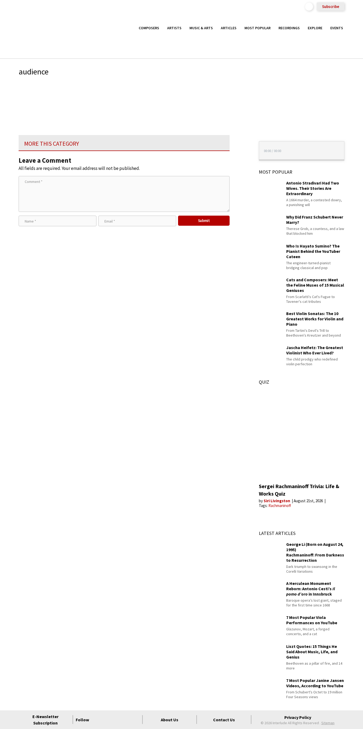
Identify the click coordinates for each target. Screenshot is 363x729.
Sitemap (328, 722)
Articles (229, 28)
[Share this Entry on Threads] (239, 130)
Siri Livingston (277, 500)
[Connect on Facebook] (97, 720)
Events (336, 28)
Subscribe (330, 6)
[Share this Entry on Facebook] (239, 104)
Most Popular (257, 28)
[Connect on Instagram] (116, 720)
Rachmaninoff (279, 505)
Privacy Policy (297, 717)
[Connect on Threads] (136, 720)
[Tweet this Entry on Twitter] (239, 113)
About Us (169, 719)
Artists (174, 28)
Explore (315, 28)
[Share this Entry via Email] (239, 87)
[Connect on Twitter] (107, 720)
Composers (149, 28)
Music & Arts (201, 28)
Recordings (289, 28)
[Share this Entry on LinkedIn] (239, 121)
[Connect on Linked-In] (126, 720)
